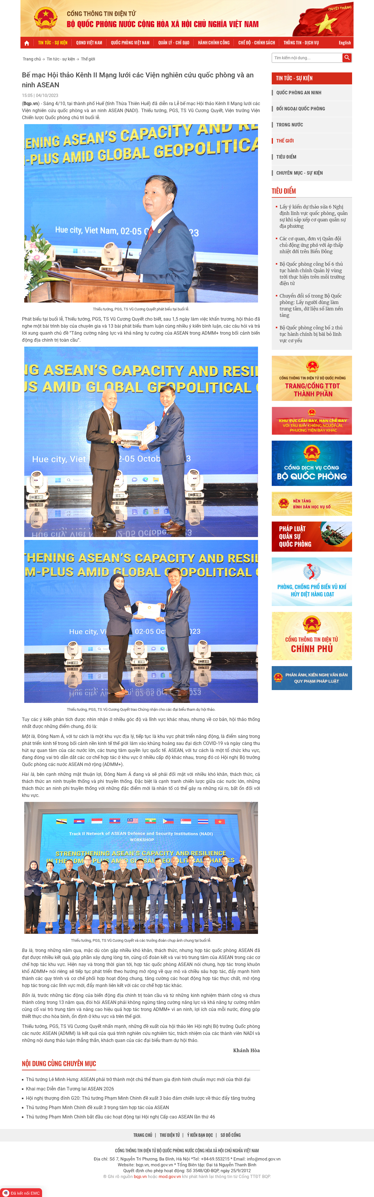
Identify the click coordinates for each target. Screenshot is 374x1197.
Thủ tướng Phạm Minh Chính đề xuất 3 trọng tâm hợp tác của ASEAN (97, 1107)
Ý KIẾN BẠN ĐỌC (200, 1135)
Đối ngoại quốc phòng (300, 109)
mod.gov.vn (170, 1176)
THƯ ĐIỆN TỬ (170, 1135)
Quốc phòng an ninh (298, 92)
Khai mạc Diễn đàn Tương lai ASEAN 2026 (70, 1089)
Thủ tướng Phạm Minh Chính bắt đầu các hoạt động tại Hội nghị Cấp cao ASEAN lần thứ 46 (120, 1117)
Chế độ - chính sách (256, 42)
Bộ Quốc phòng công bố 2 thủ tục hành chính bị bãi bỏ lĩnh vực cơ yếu (311, 334)
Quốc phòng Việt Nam (130, 42)
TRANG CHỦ (143, 1135)
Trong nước (289, 125)
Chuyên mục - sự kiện (299, 173)
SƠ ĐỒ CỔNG (231, 1135)
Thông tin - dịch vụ (301, 42)
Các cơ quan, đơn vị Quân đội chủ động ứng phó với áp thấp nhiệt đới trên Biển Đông (311, 245)
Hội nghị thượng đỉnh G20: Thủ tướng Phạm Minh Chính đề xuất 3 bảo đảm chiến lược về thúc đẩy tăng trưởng (140, 1098)
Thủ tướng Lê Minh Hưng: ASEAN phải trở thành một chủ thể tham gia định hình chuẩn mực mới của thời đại (138, 1079)
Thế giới (88, 59)
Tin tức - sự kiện (52, 42)
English (345, 42)
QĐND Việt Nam (89, 42)
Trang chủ (32, 59)
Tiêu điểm (286, 157)
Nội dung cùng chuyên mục (59, 1063)
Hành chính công (214, 42)
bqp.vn (140, 1176)
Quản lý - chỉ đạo (173, 42)
